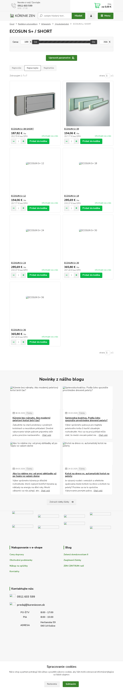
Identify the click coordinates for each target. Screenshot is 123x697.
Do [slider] (93, 41)
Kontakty (14, 571)
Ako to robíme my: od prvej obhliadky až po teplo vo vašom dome (34, 475)
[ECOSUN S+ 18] (88, 171)
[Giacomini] (100, 527)
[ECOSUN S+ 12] (35, 171)
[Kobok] (100, 516)
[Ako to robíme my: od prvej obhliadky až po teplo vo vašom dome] (35, 453)
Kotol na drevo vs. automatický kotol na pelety (87, 475)
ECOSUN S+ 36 (18, 330)
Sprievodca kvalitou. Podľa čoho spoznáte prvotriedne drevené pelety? (86, 419)
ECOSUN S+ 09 (71, 129)
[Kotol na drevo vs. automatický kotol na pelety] (88, 453)
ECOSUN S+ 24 (18, 263)
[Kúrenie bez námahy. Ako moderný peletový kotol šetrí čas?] (35, 397)
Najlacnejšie (32, 68)
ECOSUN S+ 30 (71, 263)
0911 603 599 (25, 5)
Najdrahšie (49, 68)
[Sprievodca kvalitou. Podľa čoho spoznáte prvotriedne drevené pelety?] (88, 397)
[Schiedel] (22, 516)
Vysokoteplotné (62, 24)
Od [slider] (35, 41)
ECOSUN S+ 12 (18, 196)
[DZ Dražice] (48, 527)
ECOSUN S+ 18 (71, 196)
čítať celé (46, 435)
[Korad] (22, 527)
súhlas (44, 672)
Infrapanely (46, 24)
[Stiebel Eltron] (48, 516)
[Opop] (74, 527)
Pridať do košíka (38, 141)
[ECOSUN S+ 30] (88, 238)
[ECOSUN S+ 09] (88, 104)
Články (29, 413)
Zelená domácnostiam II (76, 554)
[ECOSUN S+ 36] (35, 305)
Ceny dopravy (17, 554)
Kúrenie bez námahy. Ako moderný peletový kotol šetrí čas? (31, 419)
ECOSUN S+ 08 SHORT (22, 129)
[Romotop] (74, 516)
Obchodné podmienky (21, 560)
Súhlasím (71, 684)
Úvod (12, 24)
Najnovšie (16, 68)
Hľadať (78, 15)
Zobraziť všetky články (59, 502)
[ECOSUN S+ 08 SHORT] (35, 104)
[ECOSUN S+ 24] (35, 238)
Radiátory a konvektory (28, 24)
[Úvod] (23, 16)
